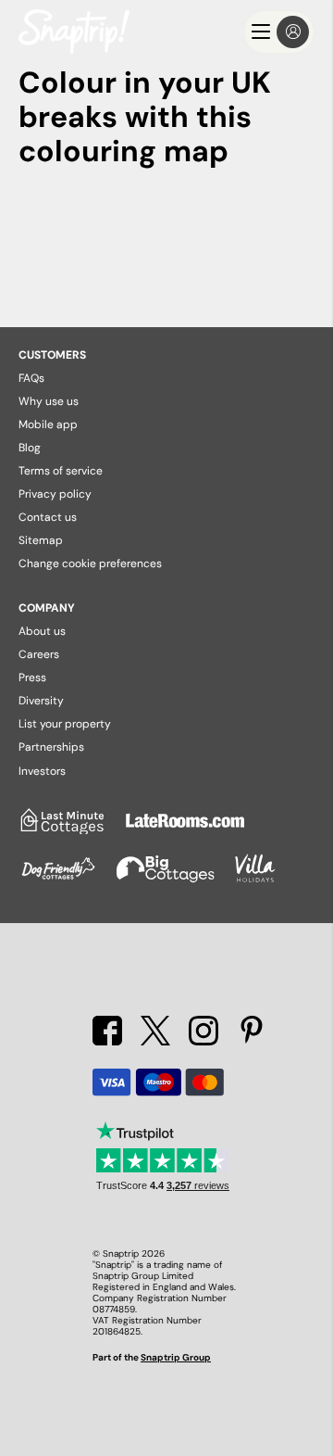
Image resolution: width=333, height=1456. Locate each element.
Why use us (48, 401)
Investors (42, 771)
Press (32, 677)
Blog (29, 447)
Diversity (41, 700)
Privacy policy (55, 494)
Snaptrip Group (176, 1357)
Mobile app (48, 424)
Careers (38, 654)
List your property (64, 723)
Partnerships (51, 747)
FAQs (31, 378)
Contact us (47, 517)
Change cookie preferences (90, 563)
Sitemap (40, 540)
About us (42, 631)
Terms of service (60, 470)
